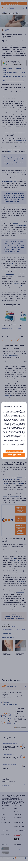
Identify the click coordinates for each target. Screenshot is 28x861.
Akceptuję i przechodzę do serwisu (14, 454)
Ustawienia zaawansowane (14, 451)
